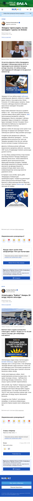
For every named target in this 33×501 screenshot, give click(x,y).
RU (27, 9)
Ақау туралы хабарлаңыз (16, 483)
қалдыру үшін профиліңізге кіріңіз (13, 257)
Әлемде (4, 19)
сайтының (24, 96)
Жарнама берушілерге (16, 487)
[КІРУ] (30, 9)
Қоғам (3, 286)
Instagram (17, 278)
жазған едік (20, 184)
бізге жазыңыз (20, 229)
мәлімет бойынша (7, 362)
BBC (28, 114)
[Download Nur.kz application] (16, 3)
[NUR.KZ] (16, 9)
